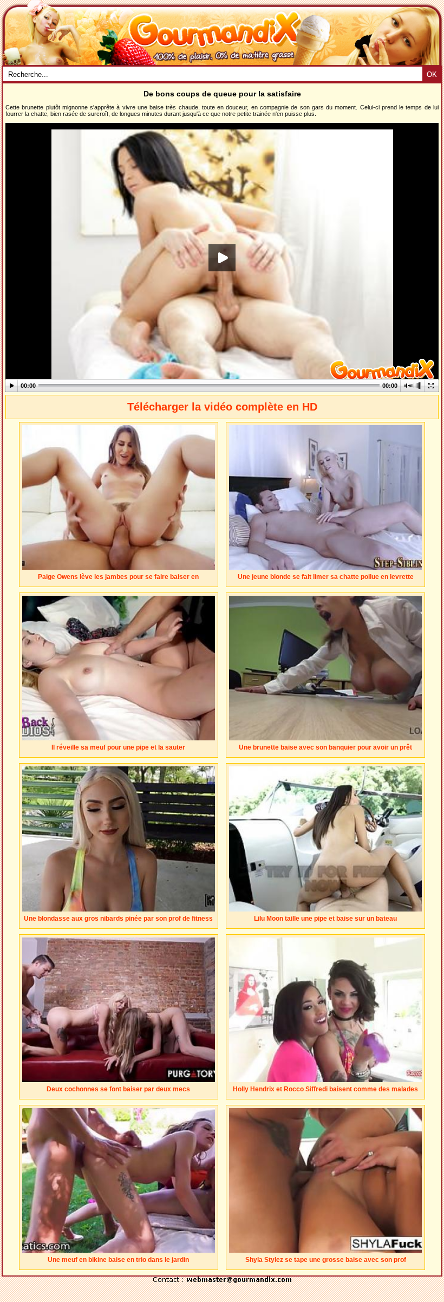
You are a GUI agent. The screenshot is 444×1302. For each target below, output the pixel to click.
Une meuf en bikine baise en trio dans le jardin (118, 1260)
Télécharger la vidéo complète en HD (222, 407)
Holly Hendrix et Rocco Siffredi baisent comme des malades (325, 1089)
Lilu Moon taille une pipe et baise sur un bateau (325, 918)
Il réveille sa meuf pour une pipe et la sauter (118, 747)
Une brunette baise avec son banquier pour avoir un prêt (325, 747)
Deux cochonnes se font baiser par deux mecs (118, 1089)
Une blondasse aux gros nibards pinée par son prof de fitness (118, 918)
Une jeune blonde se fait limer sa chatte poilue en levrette (326, 577)
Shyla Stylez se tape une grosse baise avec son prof (325, 1260)
